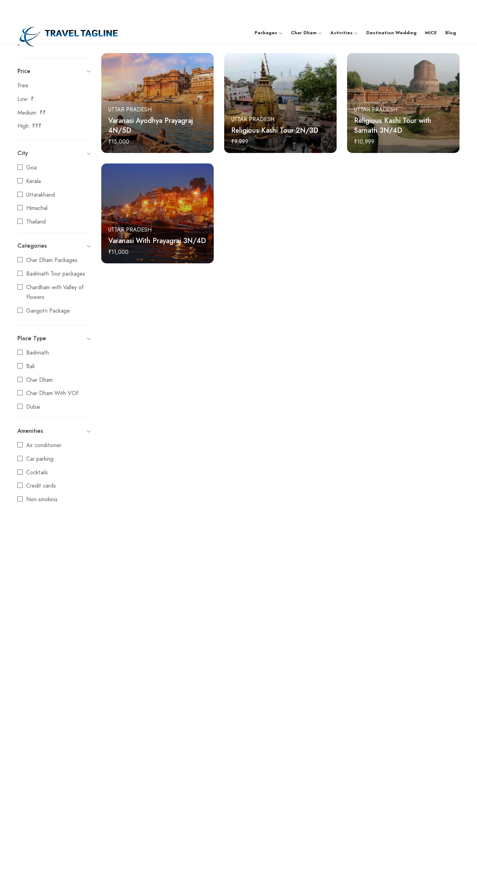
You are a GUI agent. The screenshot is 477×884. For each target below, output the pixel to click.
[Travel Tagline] (67, 32)
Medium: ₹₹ (31, 113)
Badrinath (37, 353)
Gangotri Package (48, 311)
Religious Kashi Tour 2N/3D (274, 130)
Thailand (36, 222)
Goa (31, 167)
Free (22, 85)
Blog (450, 33)
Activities (341, 33)
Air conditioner (43, 445)
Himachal (36, 208)
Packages (266, 33)
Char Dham (304, 33)
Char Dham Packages (52, 260)
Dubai (33, 407)
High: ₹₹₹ (29, 126)
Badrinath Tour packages (55, 274)
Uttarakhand (40, 195)
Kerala (33, 181)
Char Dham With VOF (52, 393)
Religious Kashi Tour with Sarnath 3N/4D (392, 125)
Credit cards (41, 486)
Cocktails (37, 472)
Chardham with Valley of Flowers (55, 292)
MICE (431, 33)
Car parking (39, 459)
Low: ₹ (25, 99)
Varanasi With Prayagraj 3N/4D (157, 241)
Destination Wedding (391, 33)
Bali (30, 366)
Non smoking (41, 499)
